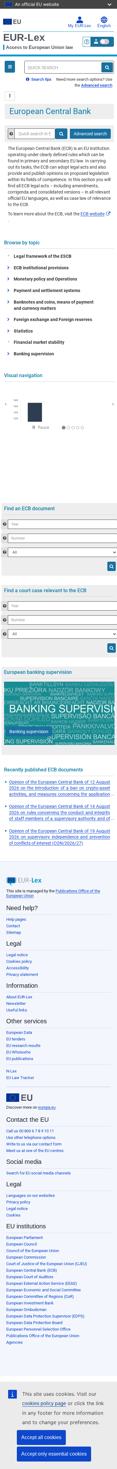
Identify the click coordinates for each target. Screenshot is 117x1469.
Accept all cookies (41, 1437)
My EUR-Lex (79, 26)
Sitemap (13, 932)
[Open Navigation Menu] (10, 67)
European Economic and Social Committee (43, 1290)
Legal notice (17, 955)
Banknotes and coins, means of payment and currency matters (54, 305)
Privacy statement (22, 974)
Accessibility (17, 968)
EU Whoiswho (18, 1052)
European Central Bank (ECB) (31, 1270)
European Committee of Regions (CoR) (40, 1296)
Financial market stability (39, 342)
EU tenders (15, 1039)
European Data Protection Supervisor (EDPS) (45, 1316)
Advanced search (96, 85)
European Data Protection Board (34, 1322)
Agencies (14, 1342)
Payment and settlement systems (47, 290)
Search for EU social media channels (38, 1173)
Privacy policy (18, 1202)
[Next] (110, 403)
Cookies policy (19, 961)
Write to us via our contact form (33, 1144)
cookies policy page (44, 1403)
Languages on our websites (30, 1195)
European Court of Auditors (29, 1277)
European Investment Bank (30, 1303)
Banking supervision (34, 353)
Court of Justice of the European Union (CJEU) (46, 1263)
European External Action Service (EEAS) (41, 1283)
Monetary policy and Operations (45, 278)
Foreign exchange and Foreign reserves (53, 319)
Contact (13, 926)
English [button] (104, 26)
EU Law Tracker (20, 1077)
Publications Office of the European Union (42, 1335)
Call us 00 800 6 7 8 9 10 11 (30, 1131)
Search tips (40, 79)
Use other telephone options (31, 1137)
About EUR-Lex (19, 997)
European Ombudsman (26, 1309)
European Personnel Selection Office (38, 1329)
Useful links (16, 1010)
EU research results (23, 1045)
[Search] (107, 67)
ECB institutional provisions (41, 267)
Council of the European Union (32, 1250)
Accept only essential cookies (54, 1454)
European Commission (26, 1257)
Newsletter (16, 1003)
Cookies (13, 1215)
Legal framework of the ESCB (42, 256)
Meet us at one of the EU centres (35, 1150)
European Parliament (24, 1237)
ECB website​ (92, 213)
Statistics (23, 331)
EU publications (19, 1058)
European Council (21, 1244)
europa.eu (47, 1107)
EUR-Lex (24, 37)
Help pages (16, 919)
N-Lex (11, 1071)
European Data (19, 1032)
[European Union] (19, 1097)
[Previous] (8, 403)
